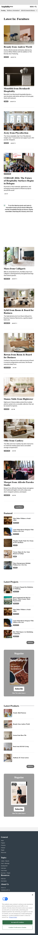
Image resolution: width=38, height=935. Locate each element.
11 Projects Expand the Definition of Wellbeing (23, 588)
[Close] (32, 895)
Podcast (3, 847)
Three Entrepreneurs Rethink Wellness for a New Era (21, 564)
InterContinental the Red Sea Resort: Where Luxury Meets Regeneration (21, 599)
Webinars (3, 878)
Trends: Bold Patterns (19, 713)
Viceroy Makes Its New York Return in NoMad (21, 553)
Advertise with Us (5, 890)
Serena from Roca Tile (19, 735)
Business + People (5, 873)
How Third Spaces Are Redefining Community (23, 633)
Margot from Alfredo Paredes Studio (19, 483)
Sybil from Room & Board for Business (19, 311)
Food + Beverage (5, 863)
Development (4, 866)
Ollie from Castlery (13, 440)
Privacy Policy (13, 917)
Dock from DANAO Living (21, 746)
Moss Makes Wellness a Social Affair (21, 519)
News (15, 556)
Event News (4, 870)
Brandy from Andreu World (18, 46)
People (15, 545)
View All (30, 642)
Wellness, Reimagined (13, 10)
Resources (3, 852)
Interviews (3, 868)
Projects (16, 522)
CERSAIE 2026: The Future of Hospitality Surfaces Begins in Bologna (19, 180)
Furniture (7, 278)
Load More (19, 507)
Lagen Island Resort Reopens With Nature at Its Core (23, 530)
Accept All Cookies (17, 922)
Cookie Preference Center (17, 927)
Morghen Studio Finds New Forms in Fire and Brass (23, 541)
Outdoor (6, 409)
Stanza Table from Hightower (18, 398)
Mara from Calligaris (14, 268)
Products (3, 845)
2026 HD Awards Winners (28, 10)
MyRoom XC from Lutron (21, 758)
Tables (6, 101)
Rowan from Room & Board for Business (18, 356)
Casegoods (7, 367)
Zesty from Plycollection (16, 132)
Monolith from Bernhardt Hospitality (17, 90)
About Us (3, 887)
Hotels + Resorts (5, 861)
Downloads (4, 881)
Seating (6, 57)
